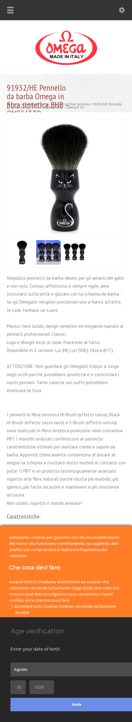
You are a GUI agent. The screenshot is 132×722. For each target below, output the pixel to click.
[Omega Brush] (66, 65)
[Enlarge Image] (103, 122)
